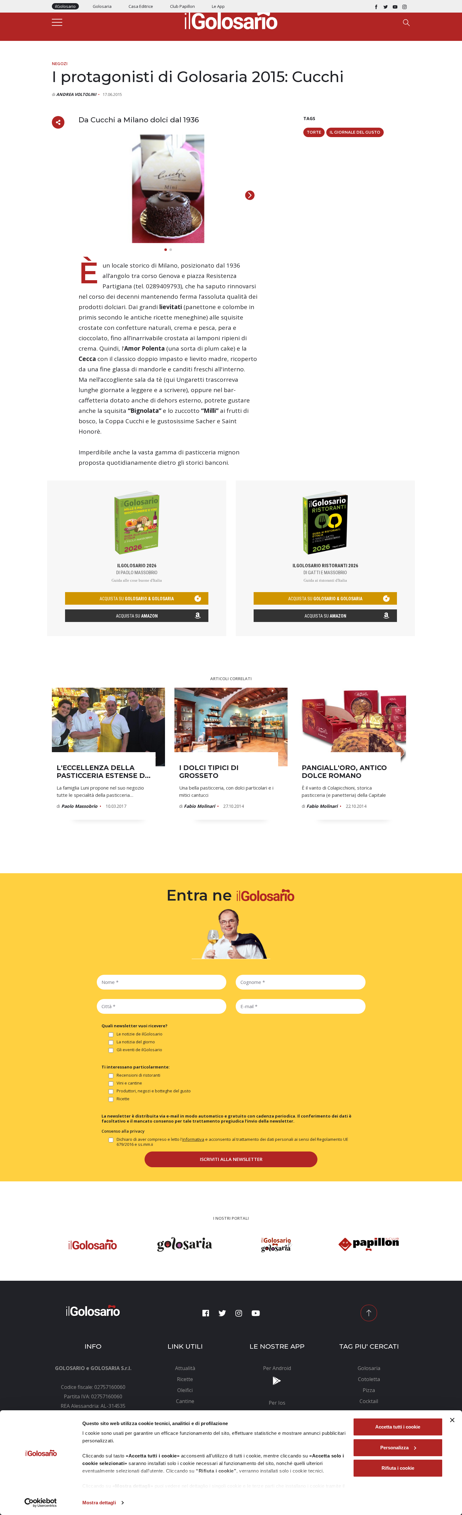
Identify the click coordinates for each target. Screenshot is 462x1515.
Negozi (60, 63)
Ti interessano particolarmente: (136, 1066)
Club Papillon (182, 6)
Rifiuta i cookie (398, 1468)
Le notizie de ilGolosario (139, 1034)
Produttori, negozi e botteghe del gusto (154, 1091)
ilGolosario (65, 6)
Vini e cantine (129, 1083)
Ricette (123, 1099)
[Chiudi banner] (452, 1420)
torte (314, 132)
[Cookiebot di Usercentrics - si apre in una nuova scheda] (40, 1502)
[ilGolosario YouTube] (395, 6)
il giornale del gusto (355, 132)
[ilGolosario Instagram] (404, 6)
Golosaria (102, 6)
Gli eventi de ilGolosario (139, 1049)
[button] (250, 195)
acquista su (137, 598)
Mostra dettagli (99, 1502)
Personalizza (394, 1447)
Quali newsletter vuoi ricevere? (135, 1025)
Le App (218, 6)
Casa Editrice (141, 6)
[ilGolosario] (231, 19)
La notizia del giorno (136, 1042)
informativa (193, 1139)
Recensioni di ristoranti (138, 1075)
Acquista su (137, 616)
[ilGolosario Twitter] (385, 6)
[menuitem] (185, 1368)
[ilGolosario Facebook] (376, 6)
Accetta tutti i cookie (397, 1426)
